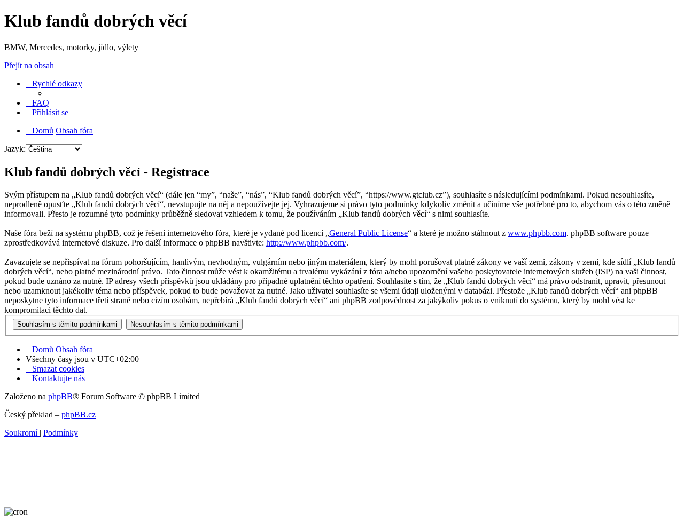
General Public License (368, 233)
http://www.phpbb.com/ (306, 242)
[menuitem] (37, 102)
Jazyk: (15, 148)
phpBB (60, 396)
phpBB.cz (78, 414)
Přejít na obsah (29, 65)
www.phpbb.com (537, 233)
